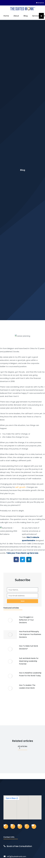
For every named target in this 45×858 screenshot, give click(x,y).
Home (6, 16)
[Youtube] (34, 826)
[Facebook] (20, 826)
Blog (26, 16)
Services (35, 16)
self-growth (20, 487)
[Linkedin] (12, 826)
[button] (16, 559)
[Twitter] (5, 826)
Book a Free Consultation (19, 846)
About (16, 16)
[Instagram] (27, 826)
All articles (22, 746)
